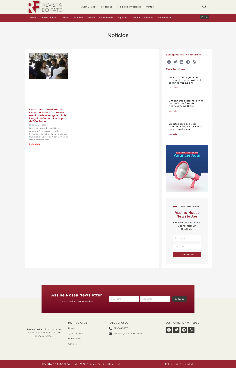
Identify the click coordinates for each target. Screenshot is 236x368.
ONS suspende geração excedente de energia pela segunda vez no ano (185, 80)
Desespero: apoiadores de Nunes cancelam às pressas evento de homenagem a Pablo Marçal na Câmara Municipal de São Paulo (48, 115)
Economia (162, 18)
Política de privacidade (129, 7)
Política (65, 18)
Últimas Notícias (48, 18)
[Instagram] (202, 17)
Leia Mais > (173, 88)
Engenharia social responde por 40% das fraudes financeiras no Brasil (186, 103)
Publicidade (106, 7)
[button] (169, 62)
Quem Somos (88, 7)
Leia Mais (34, 144)
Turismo (136, 18)
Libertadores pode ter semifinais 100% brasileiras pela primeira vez (185, 126)
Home (33, 18)
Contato (150, 7)
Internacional (106, 18)
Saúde (91, 18)
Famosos (78, 18)
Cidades (148, 18)
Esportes (122, 18)
